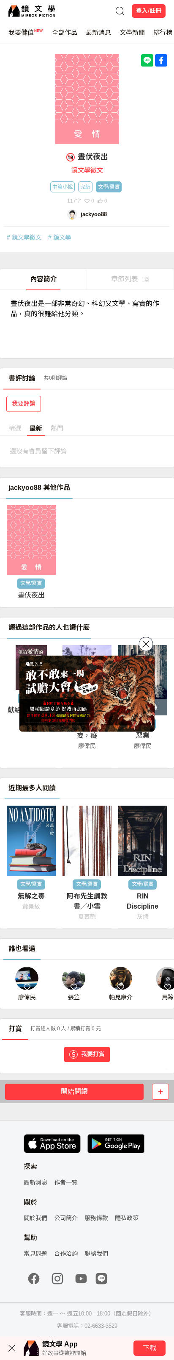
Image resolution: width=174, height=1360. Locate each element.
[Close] (146, 644)
